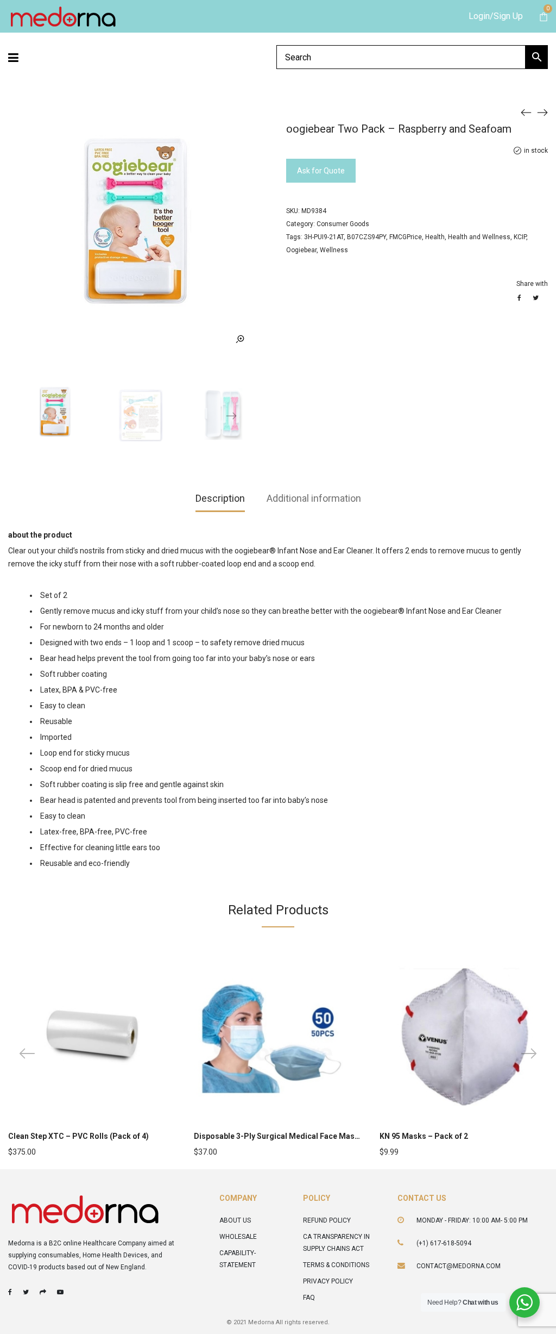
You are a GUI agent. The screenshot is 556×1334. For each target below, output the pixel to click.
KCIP (520, 237)
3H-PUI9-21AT (324, 237)
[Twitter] (26, 1292)
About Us (235, 1220)
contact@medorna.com (458, 1266)
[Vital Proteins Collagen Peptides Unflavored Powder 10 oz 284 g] (542, 112)
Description (220, 498)
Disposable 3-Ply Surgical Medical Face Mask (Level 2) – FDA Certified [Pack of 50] (342, 1136)
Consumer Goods (343, 224)
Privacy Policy (328, 1281)
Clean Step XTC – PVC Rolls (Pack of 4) (78, 1136)
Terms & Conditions (336, 1265)
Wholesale (238, 1237)
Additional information (314, 498)
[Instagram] (43, 1292)
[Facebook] (10, 1292)
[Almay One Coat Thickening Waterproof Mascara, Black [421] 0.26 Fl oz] (526, 112)
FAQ (309, 1297)
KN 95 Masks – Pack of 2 (424, 1136)
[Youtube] (60, 1292)
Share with (532, 284)
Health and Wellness (479, 237)
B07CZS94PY (366, 237)
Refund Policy (327, 1220)
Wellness (334, 250)
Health (435, 237)
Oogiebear (301, 250)
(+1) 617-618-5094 (443, 1243)
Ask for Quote (321, 170)
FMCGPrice (405, 237)
